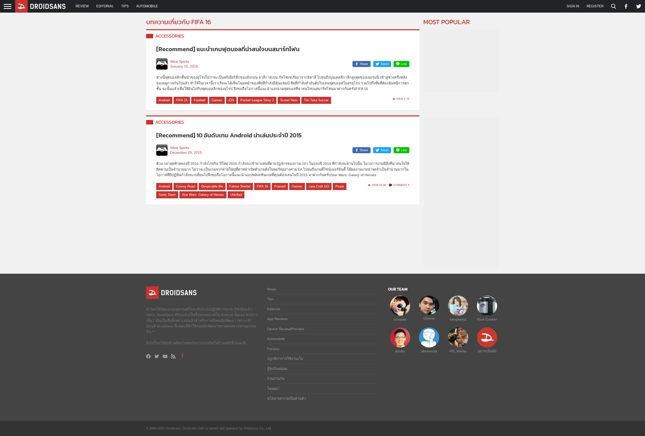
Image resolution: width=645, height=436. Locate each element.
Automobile (147, 6)
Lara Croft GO (319, 186)
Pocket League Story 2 (257, 100)
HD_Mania (457, 351)
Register (595, 6)
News (271, 289)
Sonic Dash (167, 195)
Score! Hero (289, 100)
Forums (273, 349)
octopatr (400, 319)
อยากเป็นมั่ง (487, 351)
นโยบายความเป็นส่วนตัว (286, 398)
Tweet (384, 64)
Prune (339, 186)
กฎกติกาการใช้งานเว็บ (285, 359)
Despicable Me (212, 186)
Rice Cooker (487, 319)
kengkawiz (458, 319)
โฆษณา (273, 389)
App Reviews (277, 319)
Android (164, 100)
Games (217, 100)
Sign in (573, 6)
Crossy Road (185, 186)
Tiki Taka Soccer (316, 100)
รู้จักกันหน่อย (277, 369)
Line (404, 64)
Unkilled (236, 195)
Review (82, 6)
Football (199, 100)
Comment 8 (401, 184)
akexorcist (429, 351)
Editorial (105, 6)
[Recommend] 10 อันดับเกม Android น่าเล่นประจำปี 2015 (229, 135)
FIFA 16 (181, 100)
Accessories (169, 36)
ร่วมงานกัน (275, 379)
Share (364, 64)
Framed (279, 186)
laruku (400, 351)
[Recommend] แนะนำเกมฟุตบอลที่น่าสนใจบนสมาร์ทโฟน (228, 49)
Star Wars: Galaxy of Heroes (203, 195)
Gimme (429, 318)
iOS (231, 100)
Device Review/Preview (285, 329)
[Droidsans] (40, 6)
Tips (125, 6)
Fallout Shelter (239, 186)
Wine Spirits (179, 62)
